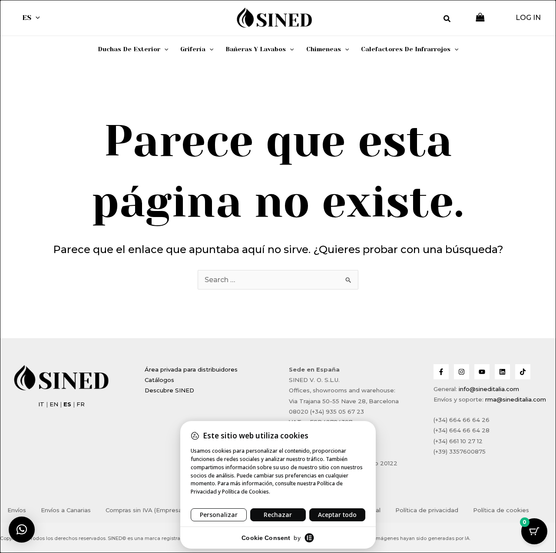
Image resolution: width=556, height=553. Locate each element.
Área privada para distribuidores (191, 369)
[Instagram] (461, 371)
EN (54, 404)
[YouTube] (482, 371)
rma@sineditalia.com (515, 399)
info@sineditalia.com (489, 388)
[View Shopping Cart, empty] (480, 18)
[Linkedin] (502, 371)
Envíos (16, 510)
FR (80, 404)
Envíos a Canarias (66, 510)
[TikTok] (522, 371)
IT (41, 404)
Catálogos (159, 379)
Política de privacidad (426, 510)
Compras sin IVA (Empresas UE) (151, 510)
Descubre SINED (169, 390)
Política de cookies (501, 510)
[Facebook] (441, 371)
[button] (35, 17)
